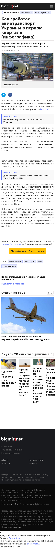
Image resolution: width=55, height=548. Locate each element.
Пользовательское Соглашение (36, 495)
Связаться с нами (9, 492)
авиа (40, 261)
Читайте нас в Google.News (27, 251)
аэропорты (30, 261)
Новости (5, 463)
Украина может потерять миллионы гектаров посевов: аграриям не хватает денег (24, 382)
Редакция (40, 490)
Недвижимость (36, 460)
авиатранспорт (9, 266)
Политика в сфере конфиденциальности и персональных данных (22, 498)
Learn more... (33, 543)
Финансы (33, 463)
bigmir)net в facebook (12, 283)
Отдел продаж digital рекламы (34, 504)
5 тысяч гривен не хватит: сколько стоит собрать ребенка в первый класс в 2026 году (38, 384)
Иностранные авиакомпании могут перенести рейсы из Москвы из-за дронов (25, 338)
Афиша (4, 460)
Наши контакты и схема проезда (17, 490)
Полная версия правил (12, 527)
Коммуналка (26, 12)
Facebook (45, 109)
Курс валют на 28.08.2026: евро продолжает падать (8, 378)
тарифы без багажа (11, 244)
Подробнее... (15, 538)
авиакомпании (15, 261)
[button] (48, 293)
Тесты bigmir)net (42, 12)
